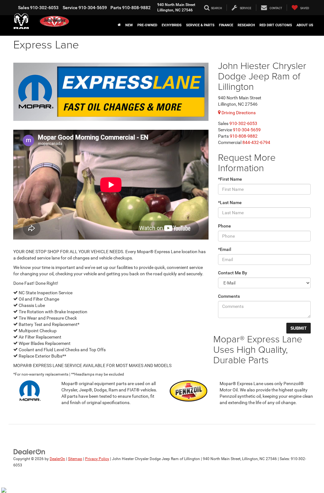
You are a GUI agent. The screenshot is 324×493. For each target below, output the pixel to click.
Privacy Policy (97, 459)
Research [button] (246, 25)
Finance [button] (226, 25)
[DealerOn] (29, 451)
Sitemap (75, 459)
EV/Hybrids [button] (172, 25)
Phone (224, 225)
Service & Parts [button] (200, 25)
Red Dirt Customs (275, 25)
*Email (224, 249)
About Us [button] (304, 25)
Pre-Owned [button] (147, 25)
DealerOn (57, 459)
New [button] (129, 25)
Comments (229, 296)
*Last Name (230, 202)
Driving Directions (238, 112)
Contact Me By (232, 272)
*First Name (230, 179)
